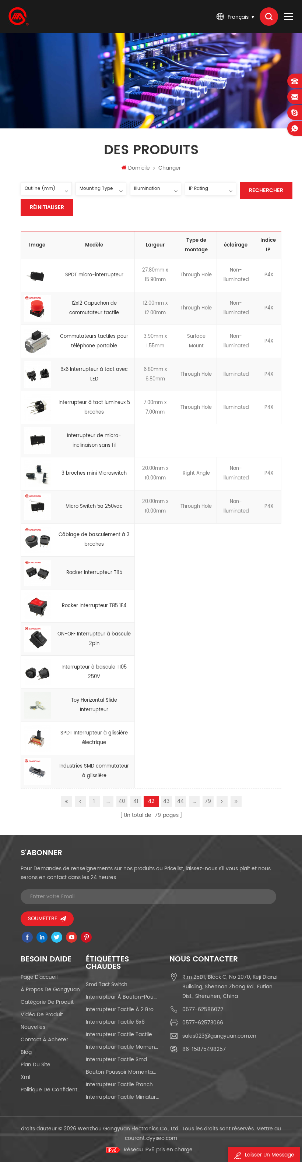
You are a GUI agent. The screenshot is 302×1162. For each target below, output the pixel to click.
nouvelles (33, 1027)
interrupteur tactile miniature (122, 1097)
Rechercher (266, 190)
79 (208, 801)
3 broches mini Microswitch (94, 473)
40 (122, 801)
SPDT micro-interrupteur (94, 275)
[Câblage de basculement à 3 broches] (37, 540)
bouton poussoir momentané (122, 1072)
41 (135, 801)
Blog (26, 1052)
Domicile (139, 168)
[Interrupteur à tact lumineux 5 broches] (37, 408)
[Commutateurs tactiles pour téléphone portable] (37, 341)
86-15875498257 (204, 1049)
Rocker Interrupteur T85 (94, 573)
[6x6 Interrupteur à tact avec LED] (37, 375)
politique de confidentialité (51, 1089)
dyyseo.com (161, 1138)
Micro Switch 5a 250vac (94, 506)
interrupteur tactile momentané (122, 1047)
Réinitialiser (47, 207)
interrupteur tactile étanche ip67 (122, 1084)
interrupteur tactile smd (116, 1059)
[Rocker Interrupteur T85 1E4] (37, 606)
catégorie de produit (47, 1002)
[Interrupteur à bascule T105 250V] (37, 672)
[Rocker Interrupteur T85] (37, 573)
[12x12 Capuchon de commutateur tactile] (37, 309)
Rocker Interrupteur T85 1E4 (94, 606)
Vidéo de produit (42, 1014)
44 (180, 801)
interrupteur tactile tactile (119, 1034)
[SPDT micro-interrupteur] (37, 276)
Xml (25, 1077)
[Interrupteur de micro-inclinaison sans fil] (37, 441)
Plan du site (35, 1064)
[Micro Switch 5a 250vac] (37, 507)
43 (166, 801)
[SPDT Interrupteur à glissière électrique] (37, 738)
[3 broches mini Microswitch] (37, 474)
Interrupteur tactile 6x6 (115, 1022)
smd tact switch (106, 984)
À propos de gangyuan (50, 989)
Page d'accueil (39, 977)
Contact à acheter (44, 1039)
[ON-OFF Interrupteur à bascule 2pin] (37, 639)
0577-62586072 (202, 1009)
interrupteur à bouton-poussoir (122, 997)
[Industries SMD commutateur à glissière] (37, 772)
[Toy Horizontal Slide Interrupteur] (37, 705)
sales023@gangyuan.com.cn (219, 1036)
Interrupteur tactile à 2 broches (122, 1009)
